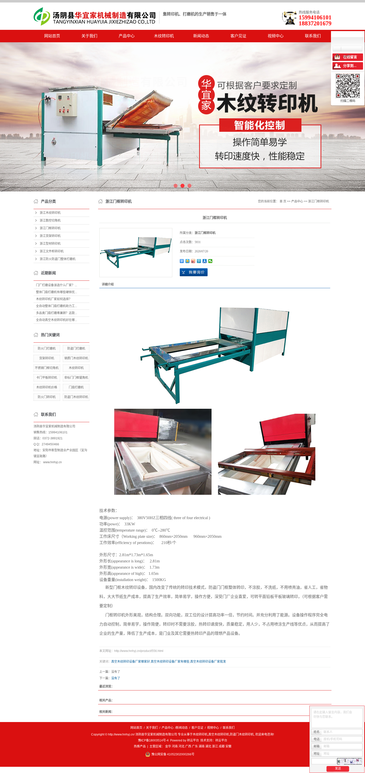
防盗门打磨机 (76, 348)
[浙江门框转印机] (136, 252)
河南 (175, 746)
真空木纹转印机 (218, 734)
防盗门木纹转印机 (76, 397)
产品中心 (127, 36)
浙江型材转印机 (50, 243)
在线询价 (194, 272)
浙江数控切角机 (50, 220)
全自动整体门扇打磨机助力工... (56, 306)
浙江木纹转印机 (50, 213)
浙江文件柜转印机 (52, 251)
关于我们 (89, 36)
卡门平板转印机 (46, 377)
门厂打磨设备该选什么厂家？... (56, 285)
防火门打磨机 (47, 348)
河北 (181, 746)
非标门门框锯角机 (76, 377)
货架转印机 (46, 358)
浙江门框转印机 (50, 228)
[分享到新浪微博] (193, 261)
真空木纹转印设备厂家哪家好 (130, 661)
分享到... (350, 66)
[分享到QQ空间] (187, 261)
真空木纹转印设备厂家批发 (208, 661)
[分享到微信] (210, 261)
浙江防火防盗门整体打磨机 (57, 259)
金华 (168, 746)
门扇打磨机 (76, 387)
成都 (222, 746)
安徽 (228, 746)
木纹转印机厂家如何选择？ (54, 299)
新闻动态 (201, 36)
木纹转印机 (164, 36)
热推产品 (140, 746)
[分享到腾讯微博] (199, 261)
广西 (188, 746)
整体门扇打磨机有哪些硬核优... (56, 292)
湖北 (208, 746)
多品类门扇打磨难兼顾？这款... (56, 313)
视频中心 (276, 36)
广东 (195, 746)
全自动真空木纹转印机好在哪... (56, 320)
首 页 (283, 201)
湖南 (202, 746)
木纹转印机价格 (46, 387)
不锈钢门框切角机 (47, 368)
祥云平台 (193, 740)
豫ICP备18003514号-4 (153, 740)
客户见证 (238, 36)
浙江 (215, 746)
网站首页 (52, 36)
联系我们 (313, 36)
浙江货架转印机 (50, 236)
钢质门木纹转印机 (76, 358)
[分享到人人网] (205, 261)
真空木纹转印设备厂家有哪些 (170, 661)
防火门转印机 (47, 397)
